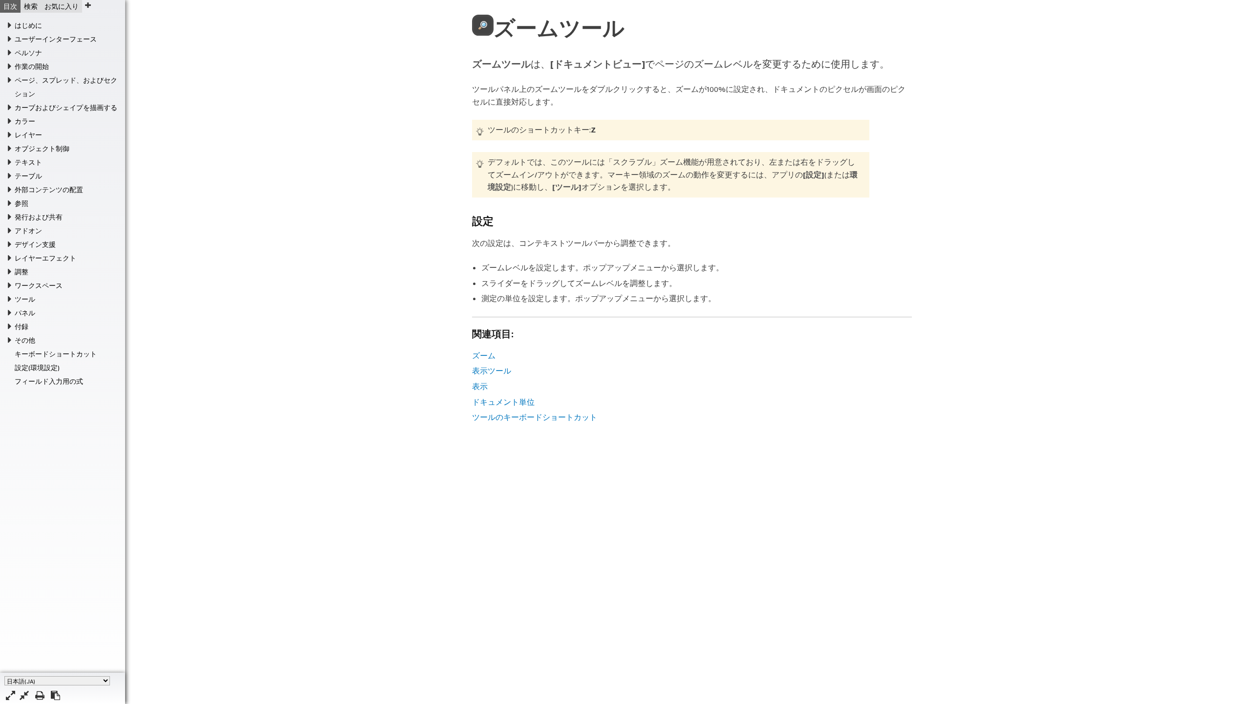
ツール (25, 299)
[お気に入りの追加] (87, 5)
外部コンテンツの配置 (49, 189)
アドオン (28, 230)
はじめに (28, 25)
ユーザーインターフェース (56, 39)
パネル (25, 312)
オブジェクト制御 (42, 148)
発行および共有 (39, 217)
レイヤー (28, 135)
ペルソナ (28, 52)
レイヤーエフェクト (45, 258)
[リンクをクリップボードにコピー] (55, 695)
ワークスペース (39, 285)
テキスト (28, 162)
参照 (21, 203)
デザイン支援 (35, 244)
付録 (21, 326)
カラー (25, 121)
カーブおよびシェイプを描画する (66, 107)
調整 (21, 271)
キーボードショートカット (56, 354)
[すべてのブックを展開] (10, 695)
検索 (31, 6)
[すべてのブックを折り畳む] (24, 695)
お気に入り (61, 6)
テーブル (28, 176)
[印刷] (39, 695)
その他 (25, 340)
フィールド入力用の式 (49, 381)
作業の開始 (32, 66)
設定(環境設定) (37, 367)
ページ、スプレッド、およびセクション (66, 87)
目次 (10, 6)
